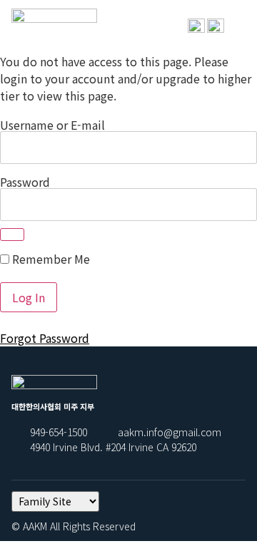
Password (25, 181)
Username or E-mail (52, 124)
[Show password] (12, 234)
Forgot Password (44, 337)
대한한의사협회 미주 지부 (52, 39)
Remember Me (49, 258)
